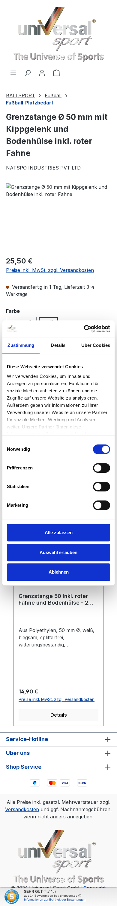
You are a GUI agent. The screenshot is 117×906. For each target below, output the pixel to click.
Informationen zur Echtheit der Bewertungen (55, 899)
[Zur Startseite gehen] (58, 34)
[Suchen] (27, 73)
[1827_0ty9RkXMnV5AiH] (58, 217)
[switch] (101, 468)
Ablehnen (59, 571)
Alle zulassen (59, 532)
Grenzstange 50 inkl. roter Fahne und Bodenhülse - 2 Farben (53, 599)
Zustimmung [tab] (21, 345)
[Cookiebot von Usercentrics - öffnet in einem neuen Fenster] (84, 329)
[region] (58, 217)
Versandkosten (22, 809)
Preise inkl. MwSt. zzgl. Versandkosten (50, 270)
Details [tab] (58, 345)
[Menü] (13, 73)
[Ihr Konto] (42, 73)
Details (58, 715)
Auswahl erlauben (58, 552)
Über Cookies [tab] (95, 345)
